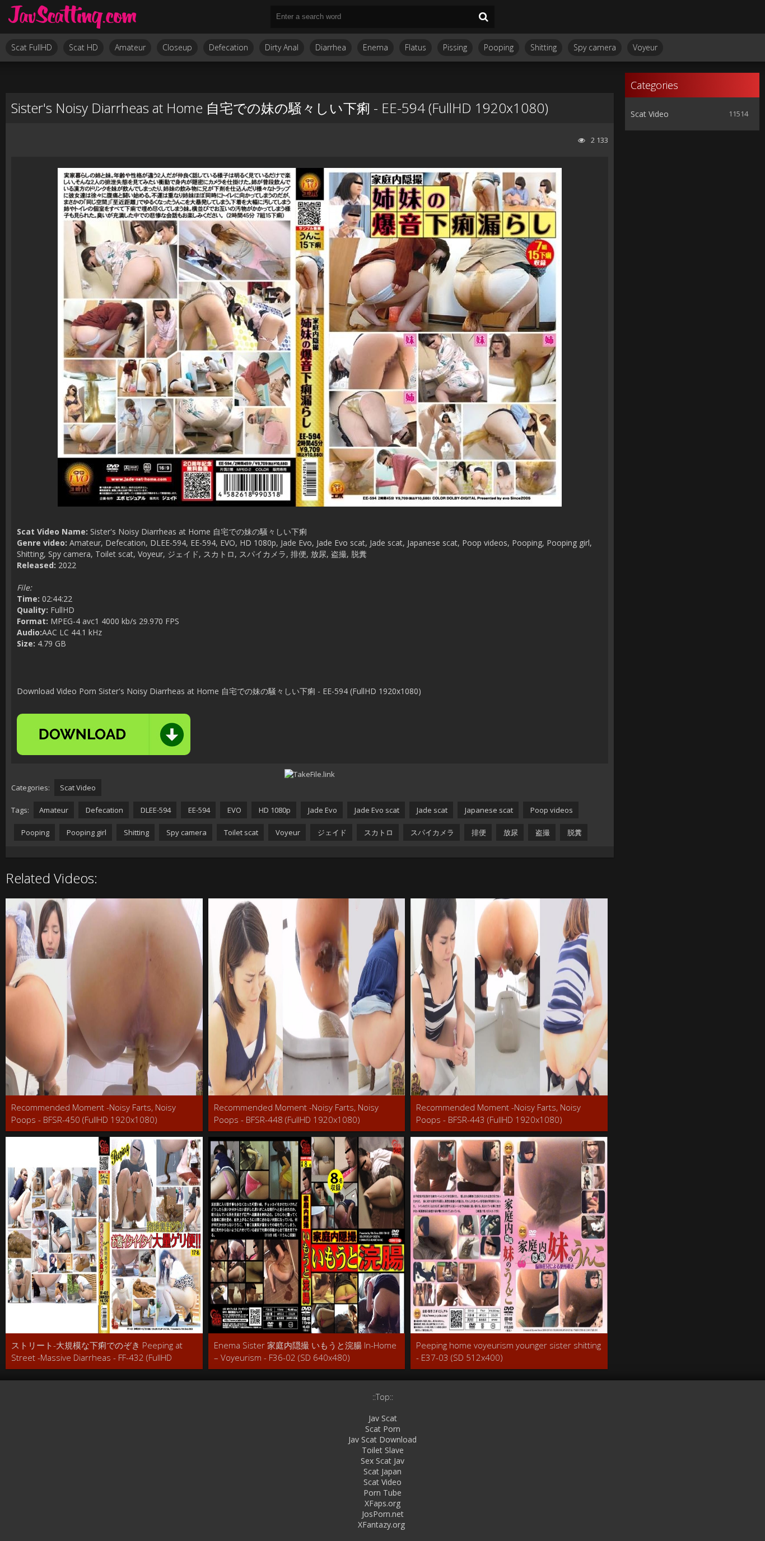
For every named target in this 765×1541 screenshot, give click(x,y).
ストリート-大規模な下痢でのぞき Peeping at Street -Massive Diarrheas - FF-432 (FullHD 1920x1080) (97, 1351)
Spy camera (594, 47)
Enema (375, 47)
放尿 (510, 832)
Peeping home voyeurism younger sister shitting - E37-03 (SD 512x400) (508, 1351)
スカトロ (377, 832)
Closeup (177, 47)
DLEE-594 (155, 810)
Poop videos (551, 810)
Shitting (543, 47)
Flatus (415, 47)
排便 (478, 832)
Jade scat (431, 810)
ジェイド (331, 832)
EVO (233, 810)
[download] (103, 734)
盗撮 (542, 832)
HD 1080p (274, 810)
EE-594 (198, 810)
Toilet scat (240, 832)
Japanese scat (488, 810)
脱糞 (574, 832)
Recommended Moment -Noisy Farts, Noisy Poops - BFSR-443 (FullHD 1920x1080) (498, 1113)
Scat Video (78, 788)
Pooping (499, 47)
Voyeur (645, 47)
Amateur (130, 47)
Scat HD (83, 47)
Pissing (455, 47)
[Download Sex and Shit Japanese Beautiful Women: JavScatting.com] (73, 17)
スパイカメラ (431, 832)
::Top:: (382, 1397)
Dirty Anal (281, 47)
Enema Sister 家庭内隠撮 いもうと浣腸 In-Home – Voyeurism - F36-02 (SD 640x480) (305, 1351)
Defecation (228, 47)
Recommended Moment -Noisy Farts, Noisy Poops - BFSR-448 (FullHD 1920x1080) (296, 1113)
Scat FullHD (31, 47)
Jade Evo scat (376, 810)
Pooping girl (85, 832)
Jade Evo (321, 810)
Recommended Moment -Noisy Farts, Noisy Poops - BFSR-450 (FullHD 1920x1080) (93, 1113)
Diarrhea (330, 47)
